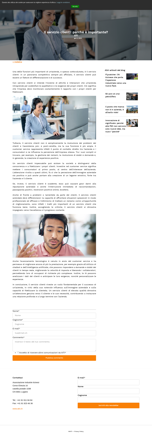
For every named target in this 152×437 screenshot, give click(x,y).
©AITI (70, 431)
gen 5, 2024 (78, 38)
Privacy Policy (79, 431)
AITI (76, 35)
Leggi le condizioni (63, 2)
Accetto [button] (75, 6)
